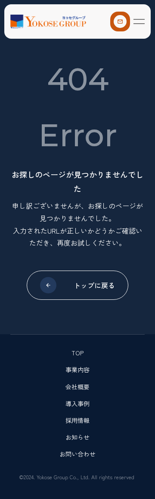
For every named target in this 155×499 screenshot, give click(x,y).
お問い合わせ (77, 454)
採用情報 (77, 420)
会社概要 (77, 386)
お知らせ (77, 437)
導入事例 (77, 403)
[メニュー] (139, 21)
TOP (77, 352)
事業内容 (77, 369)
